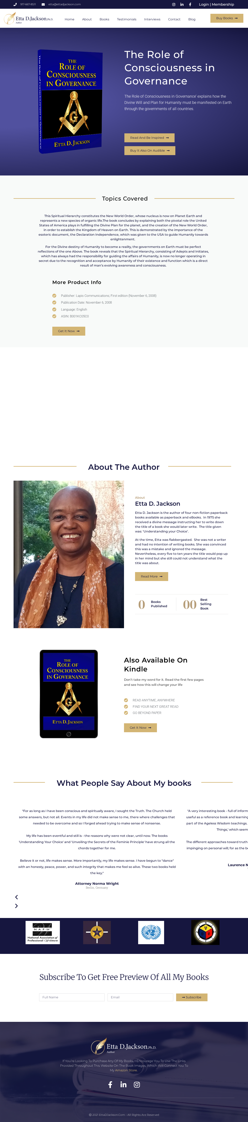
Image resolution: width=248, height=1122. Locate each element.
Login (204, 4)
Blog (191, 19)
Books (104, 19)
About (87, 19)
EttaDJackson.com (112, 1115)
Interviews (152, 19)
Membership (223, 4)
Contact (174, 19)
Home (69, 19)
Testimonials (126, 19)
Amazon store (126, 1070)
